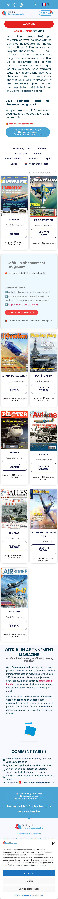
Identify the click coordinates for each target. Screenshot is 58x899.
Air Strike (14, 581)
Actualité (41, 148)
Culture (38, 153)
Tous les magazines (21, 148)
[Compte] (16, 4)
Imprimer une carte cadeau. (23, 304)
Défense (48, 185)
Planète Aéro (43, 337)
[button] (53, 843)
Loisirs (28, 31)
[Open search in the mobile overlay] (35, 4)
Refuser (29, 881)
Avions (43, 414)
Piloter (14, 422)
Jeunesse (33, 158)
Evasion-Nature (13, 158)
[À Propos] (23, 4)
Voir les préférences (29, 888)
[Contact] (10, 4)
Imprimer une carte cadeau (21, 123)
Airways (14, 179)
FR (47, 4)
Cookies (17, 895)
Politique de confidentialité (32, 895)
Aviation (14, 185)
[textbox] (42, 172)
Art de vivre (21, 153)
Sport (48, 158)
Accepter (29, 873)
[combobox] (42, 171)
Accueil (18, 31)
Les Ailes (14, 502)
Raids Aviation (43, 179)
